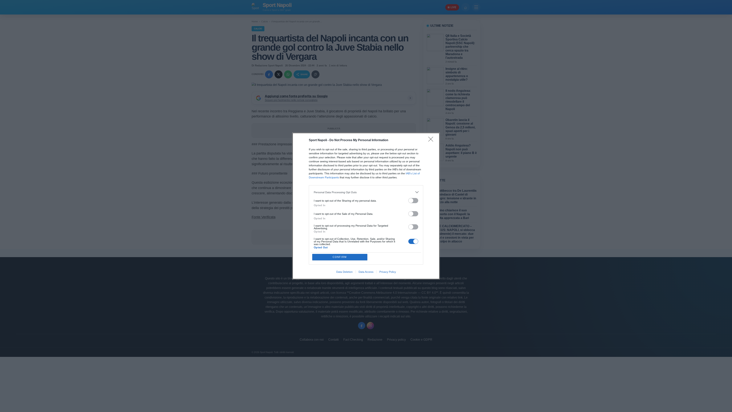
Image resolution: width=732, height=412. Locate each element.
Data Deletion (344, 271)
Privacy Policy (387, 271)
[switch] (413, 200)
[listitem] (366, 192)
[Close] (432, 140)
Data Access (366, 271)
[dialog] (366, 206)
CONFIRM (340, 257)
